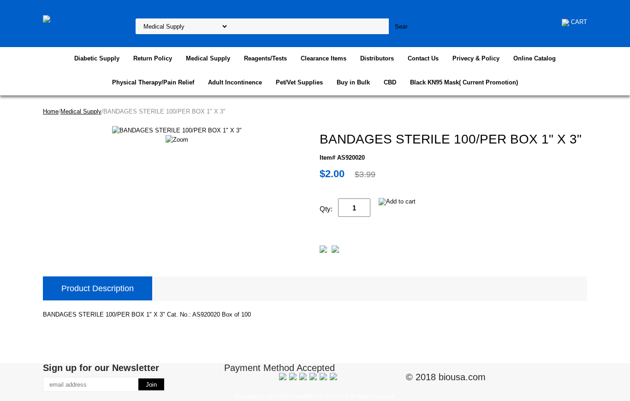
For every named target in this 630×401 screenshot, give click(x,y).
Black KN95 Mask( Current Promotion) (464, 82)
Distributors (377, 58)
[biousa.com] (62, 19)
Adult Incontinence (235, 82)
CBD (390, 82)
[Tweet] (323, 250)
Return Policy (152, 58)
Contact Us (423, 58)
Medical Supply (208, 58)
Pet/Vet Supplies (299, 82)
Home (51, 111)
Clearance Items (323, 58)
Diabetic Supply (96, 58)
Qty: (326, 209)
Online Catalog (534, 58)
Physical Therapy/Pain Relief (153, 82)
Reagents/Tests (265, 58)
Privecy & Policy (475, 58)
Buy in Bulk (353, 82)
